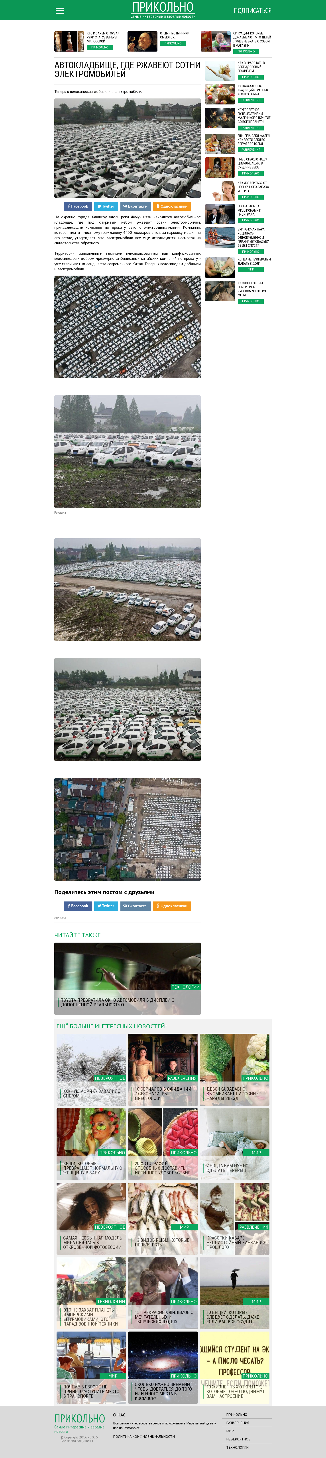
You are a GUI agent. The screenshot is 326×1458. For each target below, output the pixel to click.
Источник (60, 917)
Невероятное (238, 1439)
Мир (230, 1431)
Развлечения (237, 1422)
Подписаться (253, 10)
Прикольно (236, 1414)
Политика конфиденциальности (144, 1436)
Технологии (237, 1447)
